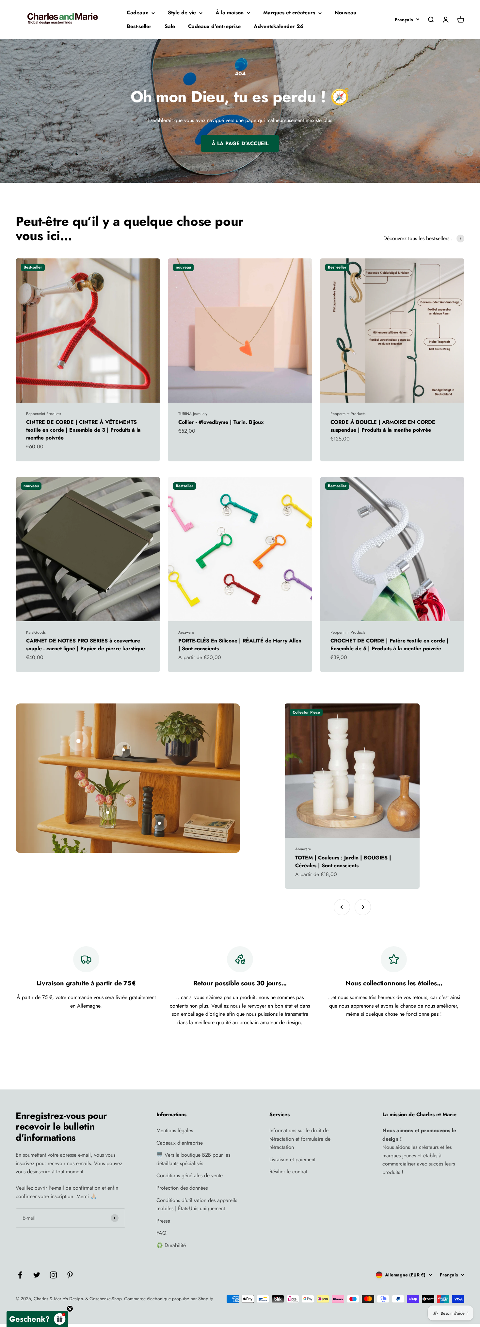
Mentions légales (174, 1130)
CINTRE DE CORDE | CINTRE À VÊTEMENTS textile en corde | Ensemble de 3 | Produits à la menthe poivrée (83, 429)
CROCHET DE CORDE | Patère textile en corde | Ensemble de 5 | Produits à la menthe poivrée (389, 644)
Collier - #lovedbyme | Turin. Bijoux (221, 422)
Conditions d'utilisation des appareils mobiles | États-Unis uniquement (196, 1204)
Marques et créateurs (289, 12)
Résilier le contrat (288, 1171)
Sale (170, 26)
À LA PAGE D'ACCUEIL (240, 143)
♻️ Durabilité (171, 1245)
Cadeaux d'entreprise (214, 26)
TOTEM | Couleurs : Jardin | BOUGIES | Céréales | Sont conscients (343, 861)
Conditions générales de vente (189, 1175)
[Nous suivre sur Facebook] (20, 1275)
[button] (37, 1319)
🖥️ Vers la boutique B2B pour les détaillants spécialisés (193, 1159)
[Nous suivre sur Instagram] (53, 1275)
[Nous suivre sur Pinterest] (70, 1275)
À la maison (230, 12)
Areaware (186, 632)
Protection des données (182, 1188)
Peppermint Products (43, 414)
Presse (163, 1221)
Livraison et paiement (292, 1159)
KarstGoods (36, 632)
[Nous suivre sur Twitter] (36, 1275)
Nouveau (345, 12)
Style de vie (182, 12)
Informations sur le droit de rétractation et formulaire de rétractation (299, 1139)
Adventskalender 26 (279, 26)
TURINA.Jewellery (192, 414)
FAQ (161, 1233)
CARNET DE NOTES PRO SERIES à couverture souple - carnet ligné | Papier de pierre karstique (85, 644)
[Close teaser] (70, 1308)
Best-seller (139, 26)
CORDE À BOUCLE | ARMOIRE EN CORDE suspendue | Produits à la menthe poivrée (382, 426)
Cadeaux (137, 12)
